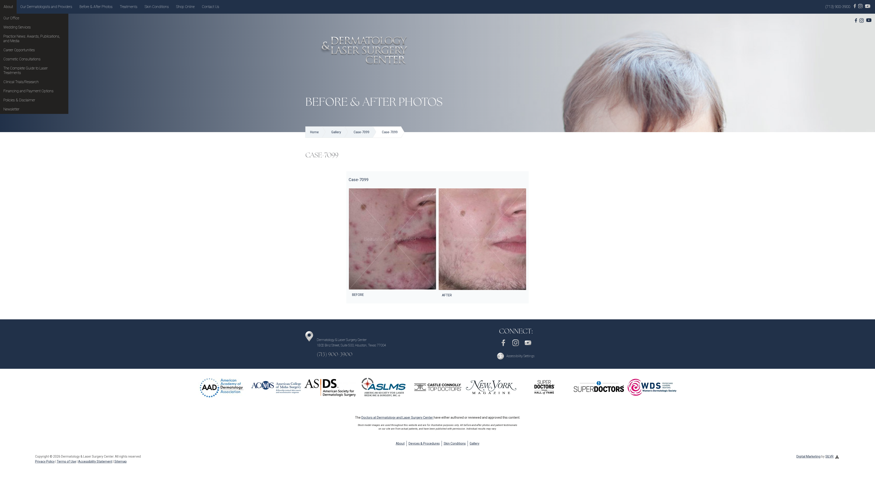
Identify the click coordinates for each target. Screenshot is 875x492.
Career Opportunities (19, 50)
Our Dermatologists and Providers (46, 7)
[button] (516, 356)
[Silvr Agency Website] (837, 456)
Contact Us (210, 7)
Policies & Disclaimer (19, 100)
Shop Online (185, 7)
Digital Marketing (808, 456)
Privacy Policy (45, 461)
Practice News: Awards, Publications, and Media (31, 38)
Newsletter (11, 109)
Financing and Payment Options (28, 91)
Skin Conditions (157, 7)
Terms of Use (66, 461)
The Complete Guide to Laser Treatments (25, 70)
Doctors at (397, 417)
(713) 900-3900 (837, 6)
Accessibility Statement (95, 461)
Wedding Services (17, 27)
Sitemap (120, 461)
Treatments (128, 7)
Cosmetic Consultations (22, 59)
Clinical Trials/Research (21, 82)
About (8, 7)
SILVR (829, 456)
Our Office (11, 18)
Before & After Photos (96, 7)
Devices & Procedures (424, 443)
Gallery (474, 443)
